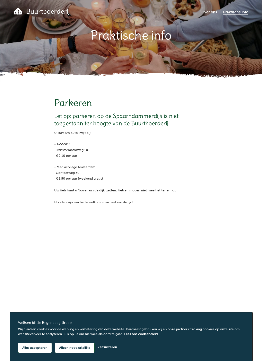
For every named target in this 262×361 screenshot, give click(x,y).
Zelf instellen (107, 347)
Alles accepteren (34, 348)
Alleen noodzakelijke (74, 348)
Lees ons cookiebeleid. (141, 334)
